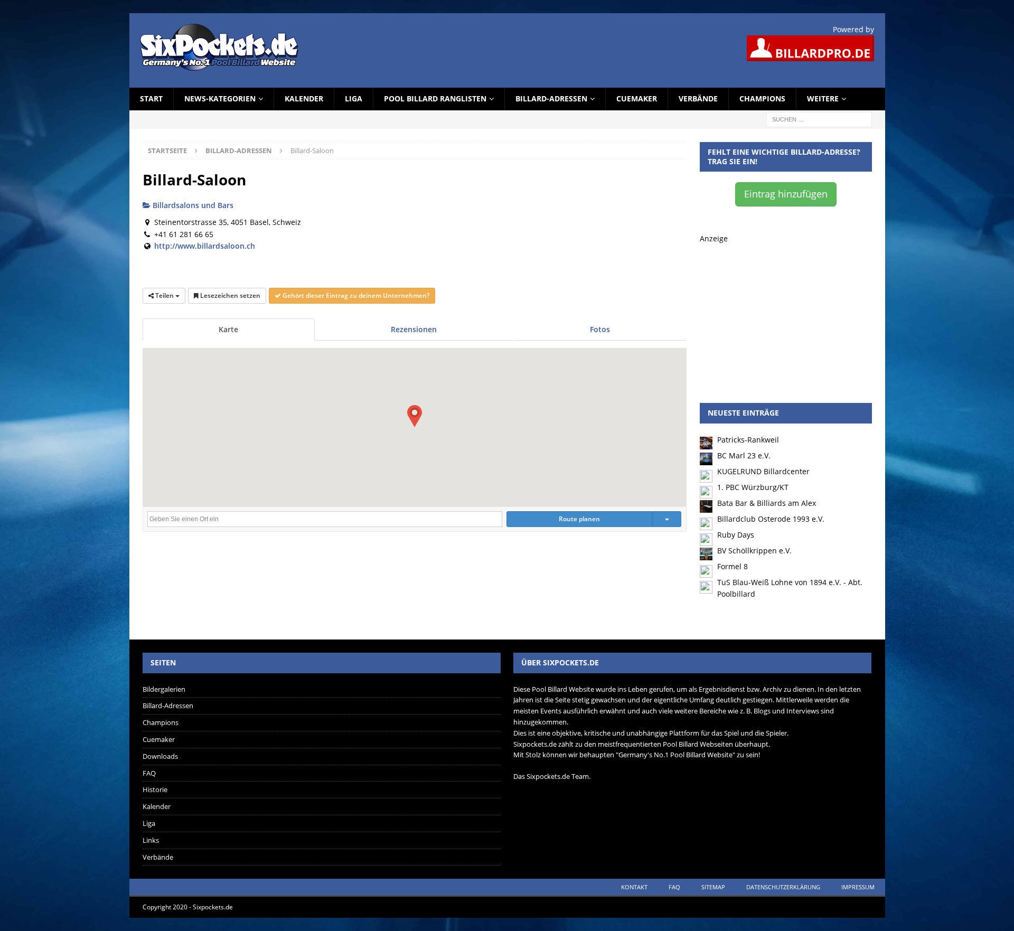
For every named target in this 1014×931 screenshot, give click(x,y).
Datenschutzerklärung (783, 887)
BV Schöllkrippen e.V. (754, 551)
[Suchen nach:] (819, 119)
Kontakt (634, 887)
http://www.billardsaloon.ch (204, 246)
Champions (762, 98)
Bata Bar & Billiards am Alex (766, 503)
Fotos (600, 329)
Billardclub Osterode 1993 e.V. (770, 519)
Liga (353, 98)
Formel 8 (732, 566)
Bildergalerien (164, 689)
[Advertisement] (786, 310)
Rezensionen (414, 329)
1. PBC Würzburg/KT (752, 487)
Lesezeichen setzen (229, 295)
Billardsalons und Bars (192, 205)
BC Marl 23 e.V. (744, 455)
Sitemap (713, 887)
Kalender (304, 98)
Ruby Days (735, 535)
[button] (414, 416)
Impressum (858, 887)
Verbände (698, 98)
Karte (228, 329)
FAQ (149, 773)
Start (151, 98)
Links (151, 840)
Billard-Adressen (551, 98)
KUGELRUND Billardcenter (763, 471)
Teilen (164, 295)
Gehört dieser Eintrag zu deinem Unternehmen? (355, 295)
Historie (155, 789)
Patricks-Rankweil (748, 440)
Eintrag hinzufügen (786, 193)
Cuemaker (636, 98)
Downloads (160, 756)
